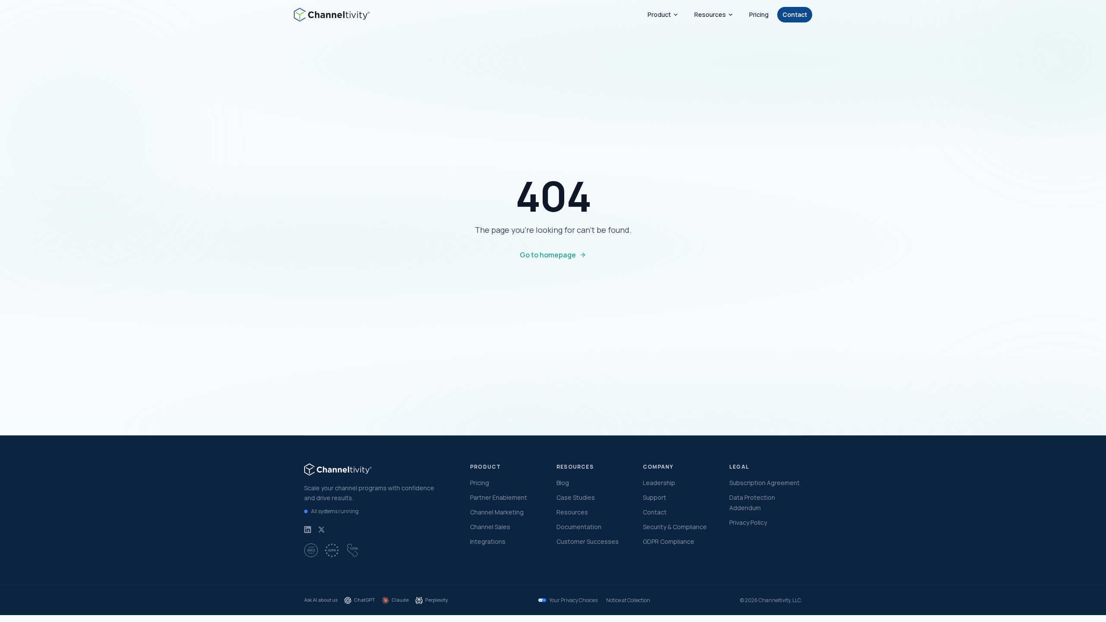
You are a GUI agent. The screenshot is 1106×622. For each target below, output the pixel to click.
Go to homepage (548, 255)
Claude (400, 600)
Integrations (487, 541)
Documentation (578, 527)
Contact (794, 14)
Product (659, 14)
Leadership (659, 483)
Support (654, 497)
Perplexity (436, 600)
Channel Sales (490, 527)
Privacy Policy (748, 522)
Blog (562, 483)
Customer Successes (587, 541)
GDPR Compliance (668, 541)
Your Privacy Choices (573, 600)
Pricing (759, 14)
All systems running (335, 511)
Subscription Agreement (764, 483)
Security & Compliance (675, 527)
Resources (710, 14)
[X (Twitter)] (321, 529)
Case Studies (575, 497)
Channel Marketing (497, 512)
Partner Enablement (498, 497)
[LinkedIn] (307, 529)
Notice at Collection (628, 600)
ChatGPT (364, 600)
